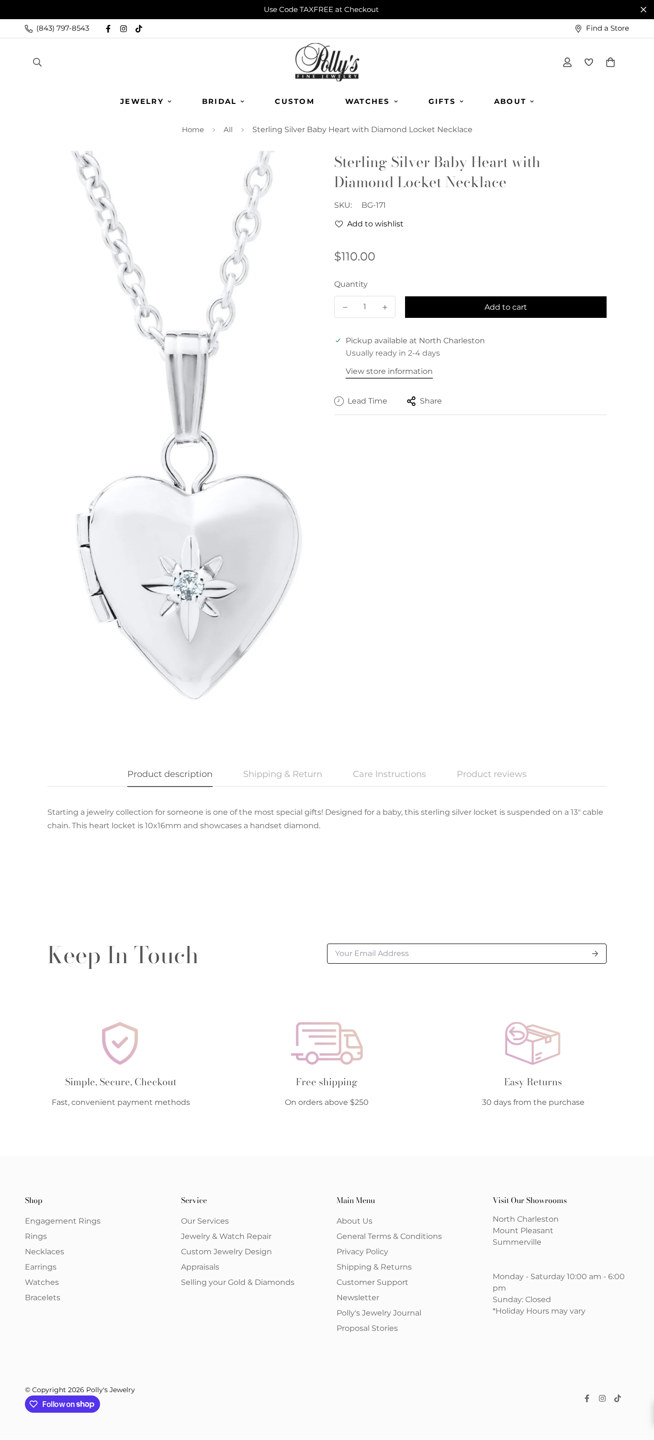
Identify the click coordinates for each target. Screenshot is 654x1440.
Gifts (442, 101)
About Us (354, 1221)
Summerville (517, 1242)
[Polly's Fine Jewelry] (327, 62)
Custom (295, 101)
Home (193, 129)
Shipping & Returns (374, 1266)
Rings (36, 1236)
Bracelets (42, 1297)
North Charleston (526, 1219)
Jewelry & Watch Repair (226, 1236)
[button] (608, 62)
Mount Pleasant (523, 1230)
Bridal (219, 101)
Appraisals (200, 1266)
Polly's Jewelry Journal (379, 1312)
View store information (389, 371)
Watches (367, 101)
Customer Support (372, 1282)
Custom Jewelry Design (226, 1251)
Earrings (40, 1266)
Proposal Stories (367, 1328)
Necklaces (44, 1251)
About (510, 101)
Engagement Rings (63, 1221)
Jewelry (142, 101)
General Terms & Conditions (389, 1236)
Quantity (351, 284)
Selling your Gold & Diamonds (237, 1282)
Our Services (205, 1221)
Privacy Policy (362, 1251)
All (228, 129)
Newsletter (358, 1297)
